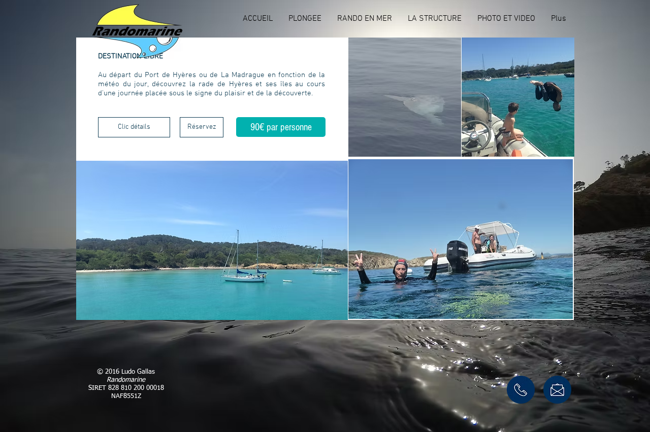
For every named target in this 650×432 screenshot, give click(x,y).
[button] (304, 19)
